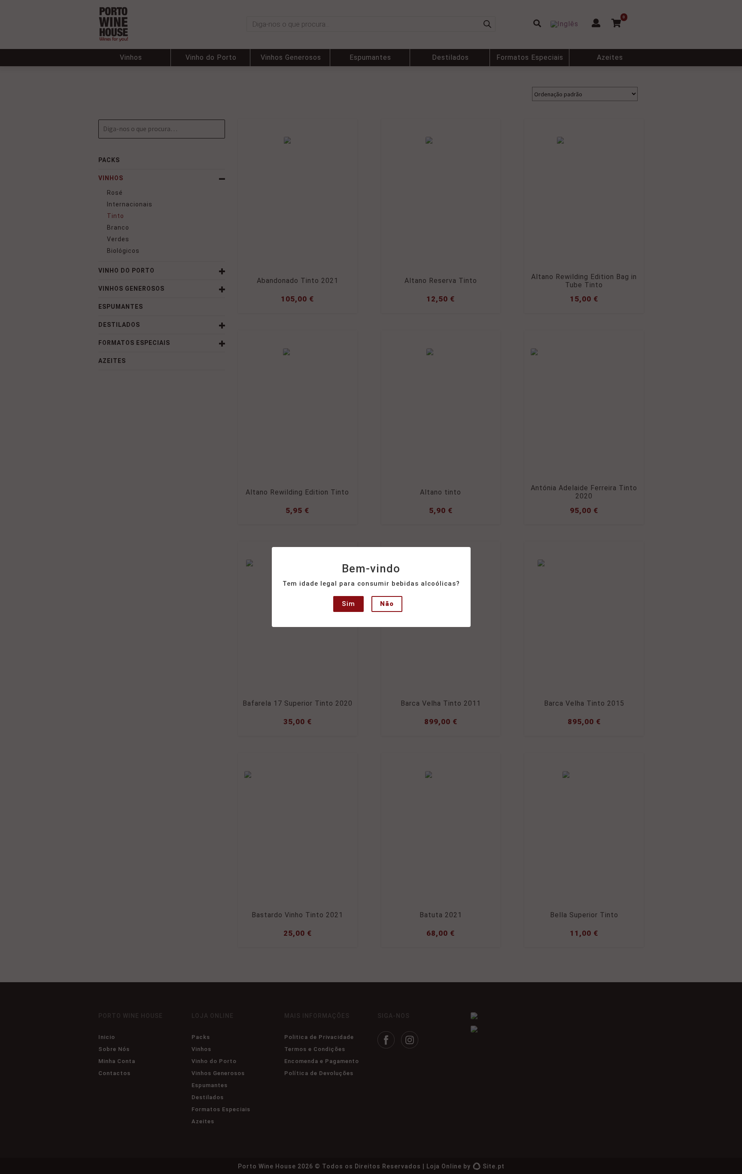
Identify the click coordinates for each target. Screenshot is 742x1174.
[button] (13, 13)
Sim (348, 604)
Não (387, 604)
